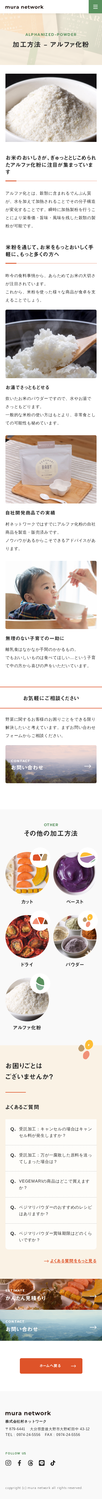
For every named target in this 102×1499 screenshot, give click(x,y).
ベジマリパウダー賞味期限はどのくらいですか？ (55, 1236)
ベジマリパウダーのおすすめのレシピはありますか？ (55, 1210)
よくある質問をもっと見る (73, 1261)
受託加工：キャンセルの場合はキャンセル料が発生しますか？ (55, 1132)
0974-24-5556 (29, 1435)
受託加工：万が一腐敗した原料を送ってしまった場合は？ (55, 1158)
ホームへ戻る (50, 1366)
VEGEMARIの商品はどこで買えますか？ (54, 1184)
